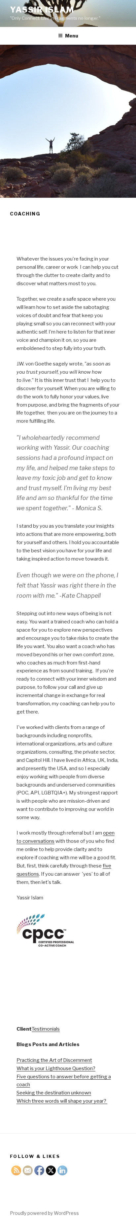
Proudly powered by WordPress (44, 1213)
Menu (71, 35)
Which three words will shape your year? (62, 1101)
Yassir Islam (42, 9)
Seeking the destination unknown (54, 1093)
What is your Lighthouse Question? (56, 1068)
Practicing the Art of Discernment (54, 1060)
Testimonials (46, 1029)
